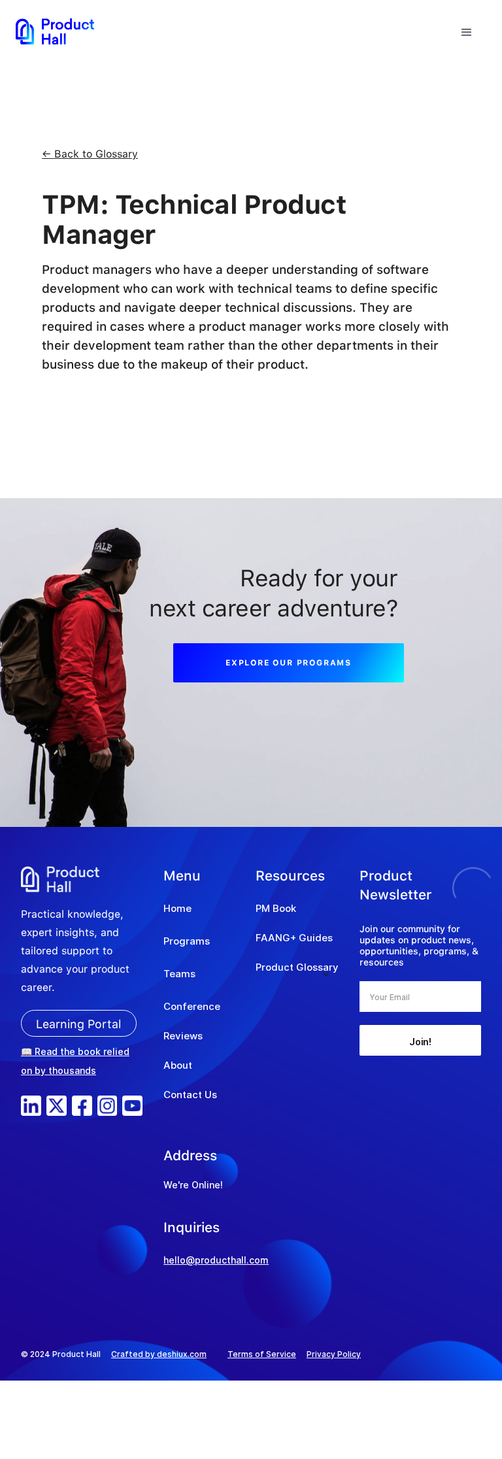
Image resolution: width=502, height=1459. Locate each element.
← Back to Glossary (90, 154)
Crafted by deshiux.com (159, 1354)
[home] (55, 31)
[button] (466, 31)
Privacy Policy (334, 1354)
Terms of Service (261, 1354)
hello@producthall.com (216, 1260)
